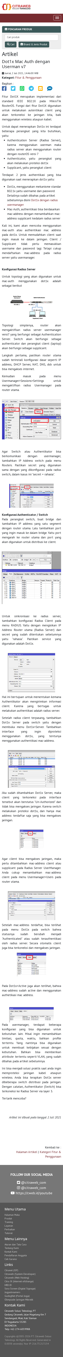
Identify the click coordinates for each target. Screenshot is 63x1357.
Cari (12, 44)
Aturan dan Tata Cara (15, 1244)
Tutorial (9, 1233)
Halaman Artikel (26, 1152)
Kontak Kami (11, 1251)
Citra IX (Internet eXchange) (19, 1281)
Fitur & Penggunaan (28, 77)
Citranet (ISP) (11, 1270)
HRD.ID (8, 1285)
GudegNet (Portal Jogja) (17, 1295)
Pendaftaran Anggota (16, 1255)
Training (9, 1222)
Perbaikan (10, 1229)
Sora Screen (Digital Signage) (20, 1288)
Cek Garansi (11, 1259)
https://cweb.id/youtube (33, 1193)
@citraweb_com (33, 1182)
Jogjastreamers (12, 1292)
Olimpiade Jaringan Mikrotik (19, 1299)
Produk (8, 1218)
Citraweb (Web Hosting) (17, 1277)
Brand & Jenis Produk (35, 44)
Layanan (9, 1225)
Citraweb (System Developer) (20, 1274)
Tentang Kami (12, 1248)
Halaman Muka (12, 1214)
